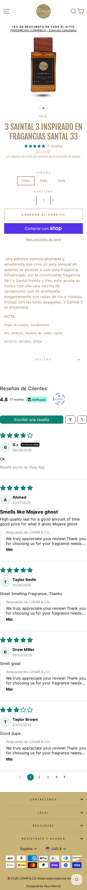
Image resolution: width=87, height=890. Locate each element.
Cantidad (43, 191)
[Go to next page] (66, 777)
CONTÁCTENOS (43, 799)
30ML (25, 181)
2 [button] (44, 108)
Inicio (43, 116)
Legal (43, 812)
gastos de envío (22, 156)
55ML (44, 181)
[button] (35, 146)
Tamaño (43, 172)
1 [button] (40, 108)
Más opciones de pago (43, 239)
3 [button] (48, 108)
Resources (44, 825)
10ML (62, 181)
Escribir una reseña (31, 419)
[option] (43, 29)
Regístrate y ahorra (43, 838)
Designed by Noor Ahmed (43, 886)
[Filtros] (70, 419)
